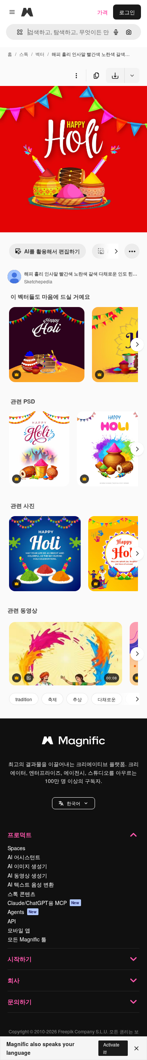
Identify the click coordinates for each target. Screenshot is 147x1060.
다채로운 (107, 699)
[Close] (136, 1048)
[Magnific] (73, 742)
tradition (23, 699)
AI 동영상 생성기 (27, 875)
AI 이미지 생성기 (27, 866)
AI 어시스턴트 (24, 857)
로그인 (127, 12)
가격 (102, 12)
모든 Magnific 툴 (27, 939)
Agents (22, 911)
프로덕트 (20, 834)
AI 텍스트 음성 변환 (31, 884)
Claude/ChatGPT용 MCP (44, 902)
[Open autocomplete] (16, 32)
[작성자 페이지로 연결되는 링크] (14, 277)
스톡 (23, 54)
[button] (73, 803)
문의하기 (20, 1001)
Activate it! (111, 1048)
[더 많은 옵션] (76, 75)
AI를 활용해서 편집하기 (52, 251)
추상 (77, 699)
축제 (52, 699)
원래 (43, 100)
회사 (14, 980)
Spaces (16, 848)
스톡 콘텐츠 (21, 893)
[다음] (116, 251)
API (12, 921)
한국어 (73, 803)
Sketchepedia (38, 281)
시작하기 (20, 959)
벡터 (39, 54)
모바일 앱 (19, 930)
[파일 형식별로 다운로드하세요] (131, 75)
